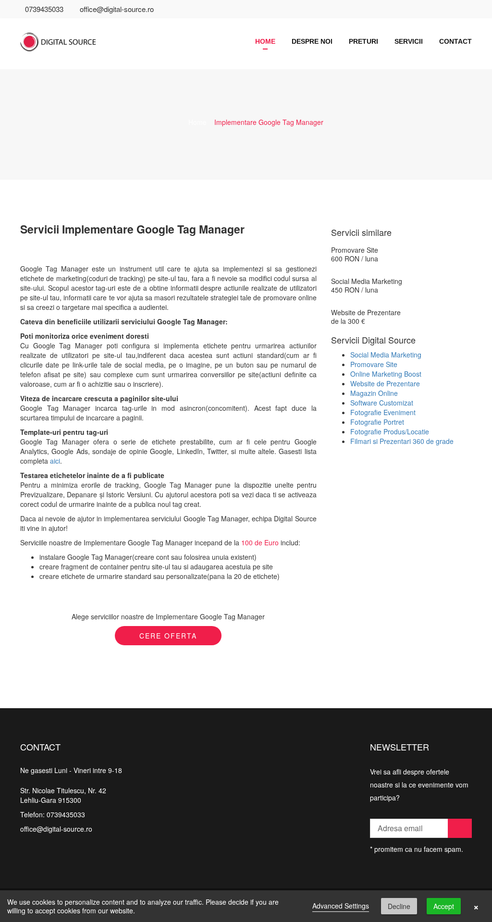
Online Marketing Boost (385, 374)
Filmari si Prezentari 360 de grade (402, 441)
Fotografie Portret (377, 422)
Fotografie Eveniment (383, 412)
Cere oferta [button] (168, 635)
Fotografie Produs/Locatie (389, 431)
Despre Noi (312, 41)
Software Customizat (381, 402)
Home (265, 41)
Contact (455, 41)
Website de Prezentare (366, 312)
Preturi (363, 41)
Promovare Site (354, 250)
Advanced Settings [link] (340, 905)
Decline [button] (399, 906)
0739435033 (44, 9)
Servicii (408, 41)
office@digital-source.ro (117, 9)
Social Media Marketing (366, 281)
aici (55, 461)
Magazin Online (374, 393)
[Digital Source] (71, 36)
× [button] (476, 906)
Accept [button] (443, 906)
